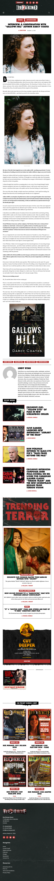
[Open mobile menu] (3, 12)
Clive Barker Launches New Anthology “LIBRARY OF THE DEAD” (39, 431)
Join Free (27, 661)
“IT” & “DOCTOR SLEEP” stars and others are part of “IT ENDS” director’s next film (27, 610)
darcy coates (8, 362)
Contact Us (6, 858)
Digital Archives (7, 850)
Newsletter (6, 856)
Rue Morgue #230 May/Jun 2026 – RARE (39, 746)
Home (4, 846)
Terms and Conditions (8, 870)
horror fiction (30, 362)
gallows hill (19, 362)
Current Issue (6, 848)
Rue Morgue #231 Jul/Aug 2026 (14, 746)
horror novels (43, 362)
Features (5, 852)
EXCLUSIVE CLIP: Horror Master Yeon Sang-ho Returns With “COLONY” (27, 578)
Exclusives (24, 574)
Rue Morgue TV (29, 590)
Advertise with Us (7, 867)
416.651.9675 (8, 826)
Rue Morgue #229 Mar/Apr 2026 (15, 793)
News (31, 574)
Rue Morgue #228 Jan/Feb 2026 (39, 793)
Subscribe (20, 2)
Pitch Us (5, 868)
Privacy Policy (6, 872)
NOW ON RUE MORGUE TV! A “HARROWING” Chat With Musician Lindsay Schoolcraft (27, 594)
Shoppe (5, 854)
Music (22, 590)
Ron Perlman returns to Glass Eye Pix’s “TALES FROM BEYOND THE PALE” (39, 452)
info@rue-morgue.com (9, 830)
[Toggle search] (49, 12)
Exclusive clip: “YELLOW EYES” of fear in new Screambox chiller (38, 410)
